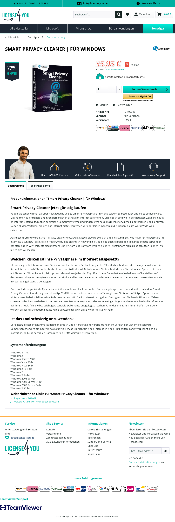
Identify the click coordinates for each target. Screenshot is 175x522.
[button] (138, 98)
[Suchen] (118, 14)
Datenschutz (95, 450)
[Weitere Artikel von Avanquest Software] (161, 52)
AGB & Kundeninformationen (63, 441)
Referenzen (94, 437)
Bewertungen (124, 104)
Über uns (93, 445)
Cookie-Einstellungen (100, 429)
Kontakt (50, 429)
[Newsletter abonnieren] (165, 450)
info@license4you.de (95, 3)
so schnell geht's (40, 185)
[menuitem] (97, 14)
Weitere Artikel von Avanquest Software (36, 401)
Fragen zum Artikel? (24, 398)
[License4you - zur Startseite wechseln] (15, 15)
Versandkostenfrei (115, 69)
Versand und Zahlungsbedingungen (59, 435)
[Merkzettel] (127, 14)
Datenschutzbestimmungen (144, 462)
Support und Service (99, 441)
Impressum (94, 454)
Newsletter (94, 433)
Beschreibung (16, 185)
